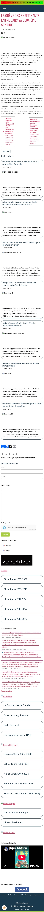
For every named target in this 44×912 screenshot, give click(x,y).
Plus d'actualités (6, 691)
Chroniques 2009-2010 (15, 589)
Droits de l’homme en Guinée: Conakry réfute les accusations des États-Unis (18, 324)
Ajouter (5, 534)
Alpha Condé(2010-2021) (16, 773)
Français (8, 545)
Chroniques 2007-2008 (15, 579)
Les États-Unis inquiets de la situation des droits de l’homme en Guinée (20, 364)
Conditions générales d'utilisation (22, 906)
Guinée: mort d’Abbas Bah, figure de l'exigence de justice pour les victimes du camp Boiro (22, 404)
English (7, 550)
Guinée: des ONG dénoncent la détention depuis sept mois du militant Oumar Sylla (20, 162)
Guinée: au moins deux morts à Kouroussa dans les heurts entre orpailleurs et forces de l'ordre (19, 203)
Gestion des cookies (22, 909)
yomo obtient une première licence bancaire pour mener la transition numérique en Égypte (21, 634)
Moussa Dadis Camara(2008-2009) (22, 793)
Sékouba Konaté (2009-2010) (18, 783)
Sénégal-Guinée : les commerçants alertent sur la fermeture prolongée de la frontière (19, 283)
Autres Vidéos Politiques (17, 812)
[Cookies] (4, 907)
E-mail (3, 476)
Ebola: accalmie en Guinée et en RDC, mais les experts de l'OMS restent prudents (21, 243)
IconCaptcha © (32, 529)
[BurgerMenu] (4, 8)
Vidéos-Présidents (13, 822)
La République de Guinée (17, 705)
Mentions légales (22, 903)
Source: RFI (6, 151)
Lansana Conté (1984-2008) (18, 754)
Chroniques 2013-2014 (15, 609)
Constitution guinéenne (16, 715)
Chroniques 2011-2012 (15, 599)
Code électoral (11, 725)
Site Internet (5, 485)
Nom (2, 467)
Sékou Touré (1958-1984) (16, 764)
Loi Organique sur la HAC (17, 735)
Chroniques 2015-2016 (15, 619)
